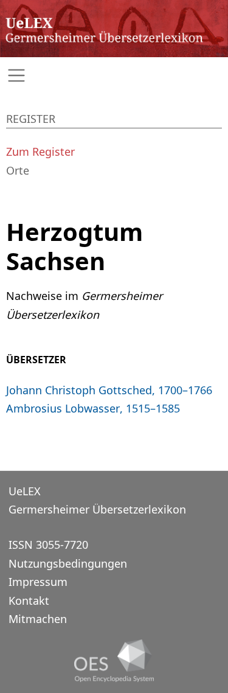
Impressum (38, 581)
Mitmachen (38, 618)
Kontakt (29, 600)
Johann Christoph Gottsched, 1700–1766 (109, 390)
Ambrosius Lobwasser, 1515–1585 (93, 408)
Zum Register (40, 151)
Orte (17, 170)
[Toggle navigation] (114, 76)
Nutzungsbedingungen (68, 563)
